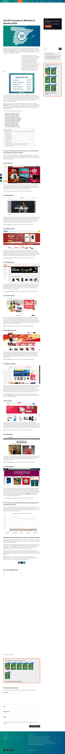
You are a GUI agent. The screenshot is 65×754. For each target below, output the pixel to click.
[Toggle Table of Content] (32, 130)
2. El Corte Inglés (8, 141)
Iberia (4, 553)
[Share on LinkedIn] (1, 181)
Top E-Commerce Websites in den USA (12, 113)
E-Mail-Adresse (6, 711)
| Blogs (59, 1)
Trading (36, 1)
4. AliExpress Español (8, 139)
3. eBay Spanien (7, 140)
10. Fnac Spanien (8, 132)
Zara (29, 545)
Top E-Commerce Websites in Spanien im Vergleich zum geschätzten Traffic (17, 143)
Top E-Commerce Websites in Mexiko (12, 115)
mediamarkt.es (10, 359)
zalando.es (9, 224)
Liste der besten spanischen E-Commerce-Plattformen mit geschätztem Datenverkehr (18, 131)
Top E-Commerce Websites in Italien (12, 121)
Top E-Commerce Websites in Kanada (12, 114)
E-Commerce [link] (11, 50)
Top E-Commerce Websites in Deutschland (13, 119)
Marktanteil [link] (5, 104)
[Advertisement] (32, 10)
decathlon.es (9, 257)
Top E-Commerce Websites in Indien (12, 125)
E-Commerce (7, 654)
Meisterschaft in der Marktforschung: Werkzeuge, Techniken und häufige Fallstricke (41, 742)
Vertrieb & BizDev (50, 1)
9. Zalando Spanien (8, 133)
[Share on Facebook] (19, 563)
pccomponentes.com (11, 291)
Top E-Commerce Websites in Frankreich (12, 120)
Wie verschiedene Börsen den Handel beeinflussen (36, 744)
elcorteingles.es (10, 462)
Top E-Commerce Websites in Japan (11, 124)
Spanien (12, 654)
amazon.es (9, 498)
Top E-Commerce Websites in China (11, 123)
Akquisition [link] (29, 493)
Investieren (32, 1)
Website (5, 716)
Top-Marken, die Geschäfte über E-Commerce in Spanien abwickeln (15, 144)
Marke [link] (15, 545)
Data (16, 1)
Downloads (20, 1)
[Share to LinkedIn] (24, 563)
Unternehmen (25, 1)
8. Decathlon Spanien (8, 134)
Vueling (8, 553)
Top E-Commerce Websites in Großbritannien (13, 118)
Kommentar (6, 692)
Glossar (55, 1)
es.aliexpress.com (10, 394)
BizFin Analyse (42, 1)
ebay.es (8, 429)
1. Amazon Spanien (8, 142)
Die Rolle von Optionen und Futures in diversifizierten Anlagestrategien (39, 740)
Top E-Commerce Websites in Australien (12, 126)
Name (4, 706)
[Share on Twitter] (22, 563)
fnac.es (8, 191)
